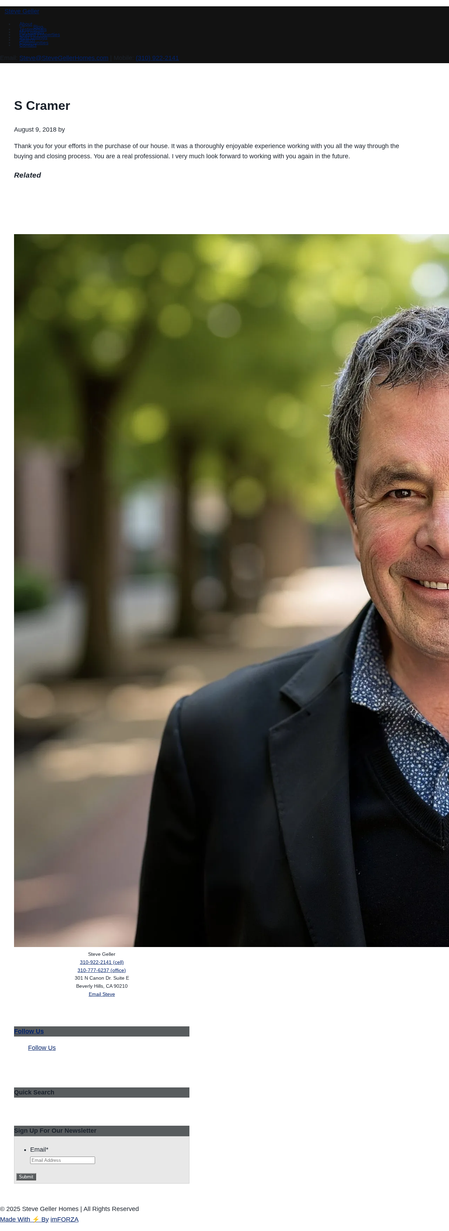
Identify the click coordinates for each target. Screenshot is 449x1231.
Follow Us (29, 1031)
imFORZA (65, 1219)
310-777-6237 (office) (102, 970)
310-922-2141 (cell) (102, 962)
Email (39, 1149)
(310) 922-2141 (157, 57)
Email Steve (102, 994)
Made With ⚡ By (24, 1219)
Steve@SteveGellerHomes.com (63, 57)
